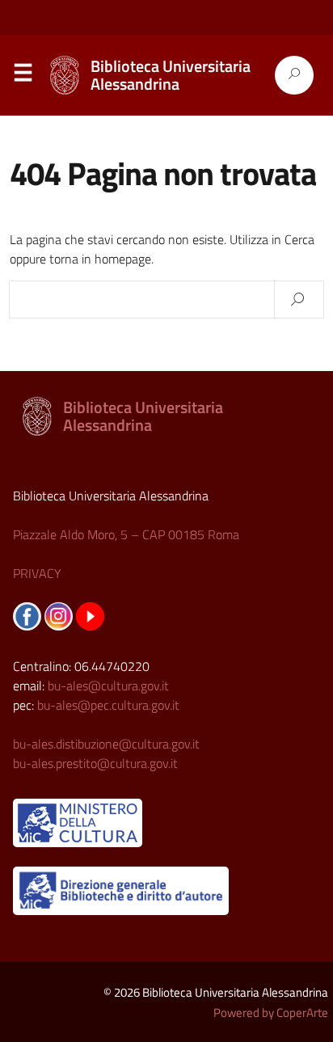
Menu (22, 76)
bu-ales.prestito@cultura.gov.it (95, 763)
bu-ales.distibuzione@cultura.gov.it (106, 743)
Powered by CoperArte (270, 1012)
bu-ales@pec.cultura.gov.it (108, 705)
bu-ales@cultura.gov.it (108, 685)
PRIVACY (37, 573)
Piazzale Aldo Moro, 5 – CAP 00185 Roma (126, 534)
